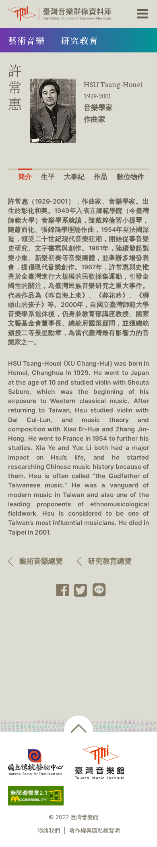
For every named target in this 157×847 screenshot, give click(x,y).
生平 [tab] (48, 176)
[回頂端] (78, 730)
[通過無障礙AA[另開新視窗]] (36, 795)
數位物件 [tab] (130, 176)
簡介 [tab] (25, 176)
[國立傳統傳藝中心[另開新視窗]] (36, 762)
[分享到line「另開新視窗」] (96, 590)
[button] (141, 14)
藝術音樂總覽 (41, 561)
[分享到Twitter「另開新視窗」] (78, 590)
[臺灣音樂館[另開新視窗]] (99, 762)
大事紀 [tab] (74, 176)
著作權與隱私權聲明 (94, 830)
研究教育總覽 (110, 561)
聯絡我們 (48, 830)
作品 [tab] (100, 176)
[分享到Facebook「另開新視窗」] (59, 590)
